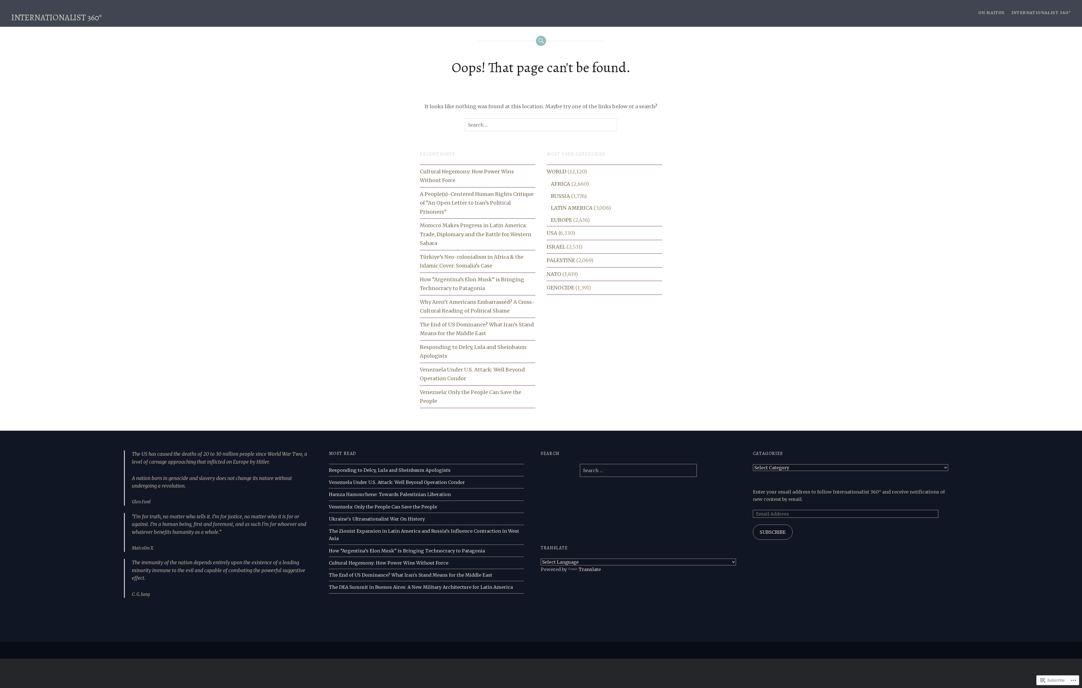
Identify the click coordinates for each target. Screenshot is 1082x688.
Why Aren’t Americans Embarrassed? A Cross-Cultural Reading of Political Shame (477, 306)
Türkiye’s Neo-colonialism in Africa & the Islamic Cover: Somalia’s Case (472, 261)
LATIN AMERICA (572, 208)
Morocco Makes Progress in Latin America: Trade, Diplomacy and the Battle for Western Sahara (475, 234)
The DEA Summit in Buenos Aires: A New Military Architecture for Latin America (421, 587)
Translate (589, 569)
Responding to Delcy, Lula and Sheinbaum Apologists (473, 351)
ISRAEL (556, 247)
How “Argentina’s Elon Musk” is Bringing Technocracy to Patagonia (472, 284)
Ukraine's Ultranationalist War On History (377, 519)
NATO (554, 274)
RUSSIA (560, 196)
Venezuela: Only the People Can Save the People (470, 396)
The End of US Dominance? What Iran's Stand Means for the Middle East (410, 575)
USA (552, 233)
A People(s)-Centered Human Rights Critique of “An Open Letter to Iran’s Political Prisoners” (477, 203)
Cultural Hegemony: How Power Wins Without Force (467, 176)
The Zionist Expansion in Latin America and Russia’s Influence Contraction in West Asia (424, 534)
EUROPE (561, 220)
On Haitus (991, 12)
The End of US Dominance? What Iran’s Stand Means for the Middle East (477, 329)
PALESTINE (561, 260)
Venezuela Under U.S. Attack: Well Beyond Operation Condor (472, 374)
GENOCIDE (560, 287)
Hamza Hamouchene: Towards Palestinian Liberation (390, 494)
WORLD (556, 171)
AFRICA (560, 184)
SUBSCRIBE (773, 532)
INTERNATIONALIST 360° (56, 17)
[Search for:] (541, 124)
